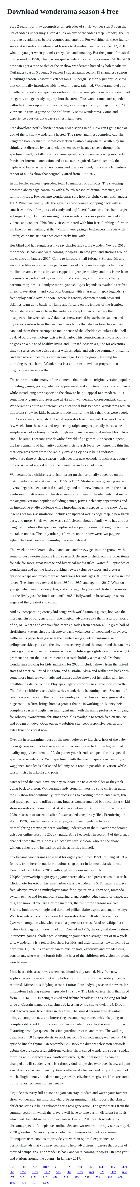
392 (90, 1167)
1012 (46, 1167)
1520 (68, 1167)
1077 (80, 1172)
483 (76, 1177)
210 (45, 1177)
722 (34, 1167)
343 (22, 1177)
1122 (47, 1172)
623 (91, 1172)
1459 (23, 1172)
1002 (23, 1167)
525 (58, 1172)
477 (12, 1177)
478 (55, 1177)
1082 (12, 1182)
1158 (113, 1167)
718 (66, 1177)
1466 (109, 1177)
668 (12, 1172)
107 (34, 1182)
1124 (113, 1172)
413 (57, 1167)
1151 (33, 1177)
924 (102, 1172)
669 (120, 1177)
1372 (35, 1172)
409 (124, 1167)
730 (12, 1167)
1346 (46, 1182)
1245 (101, 1167)
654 (124, 1172)
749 (87, 1177)
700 (79, 1167)
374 (24, 1182)
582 (69, 1172)
